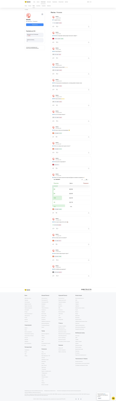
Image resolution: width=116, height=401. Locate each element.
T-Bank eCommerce (45, 307)
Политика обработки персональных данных (33, 392)
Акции (76, 309)
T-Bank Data (60, 313)
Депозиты (43, 317)
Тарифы (76, 339)
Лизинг (43, 327)
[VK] (76, 399)
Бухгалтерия (44, 313)
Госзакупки (44, 309)
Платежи (43, 357)
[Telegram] (80, 399)
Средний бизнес (62, 295)
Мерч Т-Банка (44, 365)
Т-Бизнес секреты (45, 376)
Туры (25, 353)
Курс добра (44, 375)
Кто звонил (77, 353)
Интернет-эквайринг (62, 326)
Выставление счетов (62, 329)
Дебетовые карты (28, 298)
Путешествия (28, 347)
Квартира (26, 339)
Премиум (26, 300)
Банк (26, 295)
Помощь (43, 382)
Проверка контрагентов (46, 321)
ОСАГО (26, 327)
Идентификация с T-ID (46, 355)
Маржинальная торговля (79, 307)
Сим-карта (77, 335)
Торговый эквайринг (62, 302)
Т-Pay (43, 351)
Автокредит (27, 309)
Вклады (26, 311)
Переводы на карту (45, 359)
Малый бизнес (45, 295)
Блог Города (44, 345)
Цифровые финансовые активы (81, 321)
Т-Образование (44, 373)
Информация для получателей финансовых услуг (34, 390)
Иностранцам (27, 302)
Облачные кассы (61, 327)
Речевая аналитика (79, 361)
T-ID (59, 315)
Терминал (77, 305)
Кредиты (43, 305)
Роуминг (77, 343)
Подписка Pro (27, 315)
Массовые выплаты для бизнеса (64, 333)
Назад (27, 9)
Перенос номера (78, 341)
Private (26, 317)
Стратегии (77, 323)
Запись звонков (78, 347)
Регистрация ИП (45, 300)
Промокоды (44, 367)
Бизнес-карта (44, 315)
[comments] (57, 89)
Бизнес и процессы (62, 349)
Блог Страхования (28, 343)
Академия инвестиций (79, 329)
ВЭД (59, 307)
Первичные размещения (79, 325)
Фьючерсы (77, 317)
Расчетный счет (44, 298)
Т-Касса (60, 323)
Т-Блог (43, 380)
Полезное (44, 349)
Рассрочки (43, 319)
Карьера (60, 345)
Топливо (43, 337)
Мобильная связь (80, 333)
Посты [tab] (53, 12)
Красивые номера (78, 345)
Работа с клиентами (62, 351)
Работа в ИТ (60, 347)
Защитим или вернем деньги (80, 354)
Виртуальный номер (79, 349)
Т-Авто (43, 339)
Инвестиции (78, 295)
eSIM (76, 337)
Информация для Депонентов (49, 390)
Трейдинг (77, 304)
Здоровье (26, 341)
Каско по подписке (28, 331)
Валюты (76, 311)
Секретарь (77, 351)
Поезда (26, 355)
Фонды (76, 313)
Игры (42, 341)
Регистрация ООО (45, 302)
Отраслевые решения (62, 335)
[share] (88, 26)
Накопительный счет (28, 313)
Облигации (77, 315)
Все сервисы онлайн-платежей (64, 341)
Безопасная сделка (62, 339)
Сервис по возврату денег (46, 371)
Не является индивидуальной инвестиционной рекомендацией (69, 390)
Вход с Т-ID (44, 353)
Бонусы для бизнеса (45, 323)
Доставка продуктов (45, 333)
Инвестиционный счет (79, 298)
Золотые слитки (78, 319)
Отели (26, 351)
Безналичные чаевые (62, 331)
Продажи (43, 311)
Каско (26, 329)
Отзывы (43, 363)
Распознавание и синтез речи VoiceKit (82, 363)
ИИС (76, 300)
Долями (26, 319)
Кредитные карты (28, 304)
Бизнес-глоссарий (45, 384)
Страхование (28, 325)
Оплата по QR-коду (61, 337)
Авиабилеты (27, 349)
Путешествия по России (29, 335)
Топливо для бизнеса (45, 325)
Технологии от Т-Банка (81, 358)
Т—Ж (42, 378)
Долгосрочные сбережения (80, 327)
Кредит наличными (28, 305)
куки (104, 393)
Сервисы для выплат (62, 300)
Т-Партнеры (44, 369)
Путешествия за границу (29, 333)
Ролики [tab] (59, 12)
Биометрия (44, 361)
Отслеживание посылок (46, 343)
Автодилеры (60, 319)
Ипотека (26, 321)
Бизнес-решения (61, 311)
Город (43, 331)
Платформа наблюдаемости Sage (81, 365)
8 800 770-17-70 (86, 289)
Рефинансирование (28, 307)
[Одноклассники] (78, 399)
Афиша (43, 335)
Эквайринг (44, 304)
